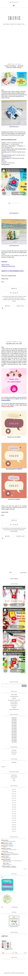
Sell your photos (14, 752)
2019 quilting (14, 731)
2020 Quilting (14, 733)
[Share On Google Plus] (14, 293)
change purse (14, 296)
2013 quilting (14, 722)
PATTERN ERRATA (14, 704)
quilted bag (17, 298)
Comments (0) (14, 520)
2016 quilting (14, 726)
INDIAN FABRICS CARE (14, 709)
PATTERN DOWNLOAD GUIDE (14, 700)
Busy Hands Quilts (6, 859)
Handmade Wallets (14, 777)
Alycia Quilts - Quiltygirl (8, 845)
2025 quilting (14, 740)
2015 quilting (14, 725)
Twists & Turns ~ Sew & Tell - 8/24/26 (10, 849)
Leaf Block (4, 847)
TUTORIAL (14, 707)
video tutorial (17, 299)
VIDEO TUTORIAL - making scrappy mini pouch (14, 66)
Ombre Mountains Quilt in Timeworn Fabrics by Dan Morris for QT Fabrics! (12, 861)
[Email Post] (14, 538)
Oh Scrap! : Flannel (6, 855)
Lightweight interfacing (6, 155)
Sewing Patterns (14, 775)
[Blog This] (17, 293)
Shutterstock (14, 750)
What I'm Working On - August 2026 (9, 867)
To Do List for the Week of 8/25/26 (9, 841)
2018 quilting (14, 729)
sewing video (11, 299)
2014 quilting (14, 723)
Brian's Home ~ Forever (7, 843)
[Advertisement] (14, 46)
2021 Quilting (14, 734)
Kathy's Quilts (6, 856)
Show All (25, 868)
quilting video (9, 529)
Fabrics (14, 778)
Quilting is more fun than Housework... (11, 854)
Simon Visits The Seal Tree (7, 844)
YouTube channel (7, 356)
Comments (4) (14, 288)
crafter (6, 528)
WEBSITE (19, 437)
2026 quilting (14, 742)
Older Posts (23, 572)
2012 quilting (14, 720)
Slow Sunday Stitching (7, 858)
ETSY (15, 437)
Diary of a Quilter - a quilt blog (9, 866)
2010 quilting (14, 717)
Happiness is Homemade (7, 864)
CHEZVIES (14, 973)
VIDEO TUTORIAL (14, 702)
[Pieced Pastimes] (14, 907)
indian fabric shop (18, 528)
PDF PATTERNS (14, 694)
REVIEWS (14, 698)
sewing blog (15, 529)
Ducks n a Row (6, 863)
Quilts (14, 780)
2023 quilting (14, 737)
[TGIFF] (14, 877)
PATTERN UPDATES (14, 696)
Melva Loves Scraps (7, 848)
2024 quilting (8, 296)
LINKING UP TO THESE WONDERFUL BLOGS (12, 271)
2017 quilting (14, 728)
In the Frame (14, 762)
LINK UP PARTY (14, 705)
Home (10, 572)
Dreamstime (14, 754)
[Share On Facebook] (12, 293)
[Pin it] (15, 293)
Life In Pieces (5, 840)
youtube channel (14, 531)
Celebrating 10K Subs (14, 343)
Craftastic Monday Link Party (8, 852)
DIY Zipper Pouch (10, 298)
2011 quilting (14, 719)
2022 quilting (14, 736)
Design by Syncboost (20, 973)
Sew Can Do (5, 851)
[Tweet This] (10, 293)
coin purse (19, 296)
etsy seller (11, 528)
